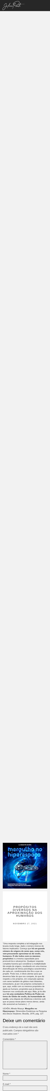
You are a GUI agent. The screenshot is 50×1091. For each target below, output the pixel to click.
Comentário (9, 1039)
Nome (6, 1074)
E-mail (7, 1084)
